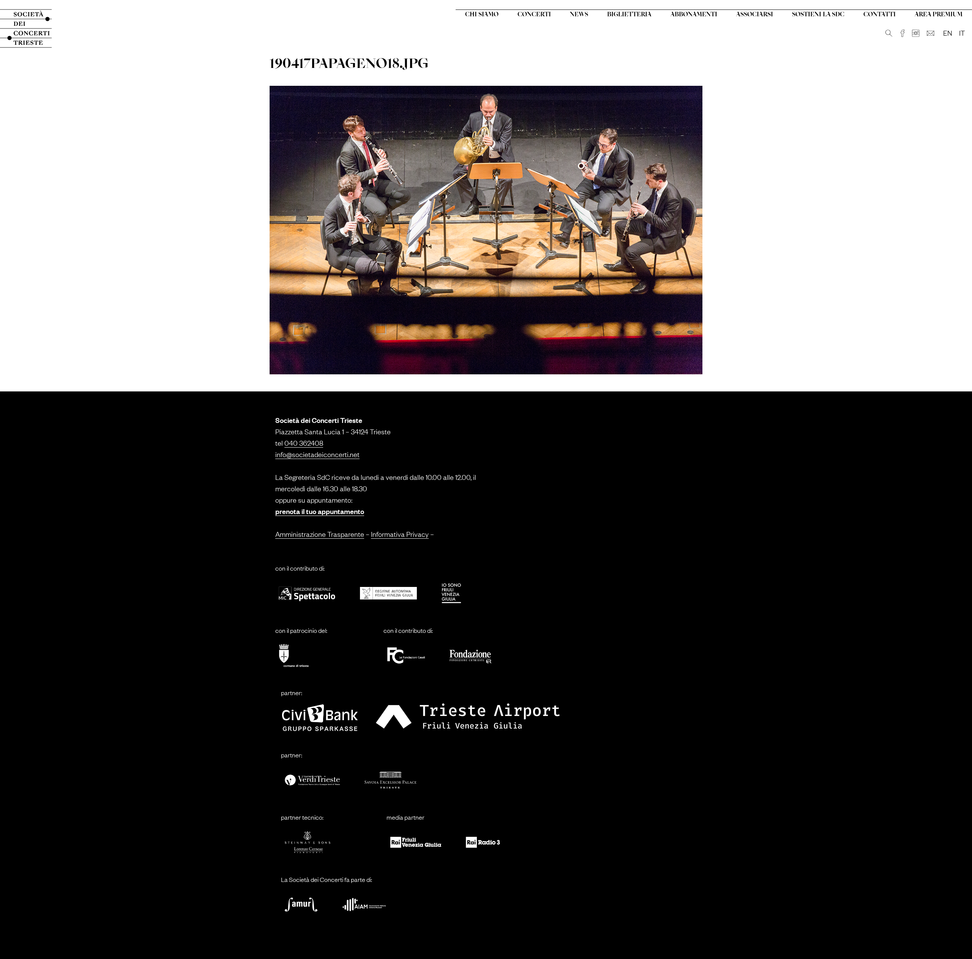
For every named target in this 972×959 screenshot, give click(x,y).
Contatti (879, 14)
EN (947, 32)
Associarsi (754, 14)
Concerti (534, 14)
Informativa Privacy (400, 533)
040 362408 (303, 442)
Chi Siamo (482, 14)
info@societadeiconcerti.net (317, 454)
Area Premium (939, 14)
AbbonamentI (694, 14)
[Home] (33, 28)
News (579, 14)
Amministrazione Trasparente (319, 533)
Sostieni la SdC (818, 14)
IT (962, 32)
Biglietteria (629, 14)
